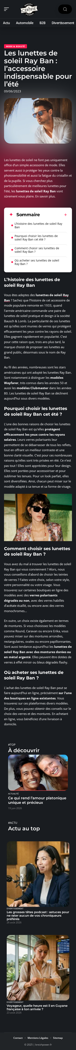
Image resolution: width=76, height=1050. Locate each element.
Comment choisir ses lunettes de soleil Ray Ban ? (37, 250)
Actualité (13, 794)
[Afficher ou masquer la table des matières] (53, 214)
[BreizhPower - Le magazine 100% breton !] (29, 9)
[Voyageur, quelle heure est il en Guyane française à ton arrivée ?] (38, 967)
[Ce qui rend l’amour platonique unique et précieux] (38, 773)
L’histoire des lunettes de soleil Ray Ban (38, 225)
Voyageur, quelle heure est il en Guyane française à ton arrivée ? (37, 1007)
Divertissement (15, 909)
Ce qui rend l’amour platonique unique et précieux (37, 800)
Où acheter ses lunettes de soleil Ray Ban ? (37, 262)
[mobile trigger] (7, 9)
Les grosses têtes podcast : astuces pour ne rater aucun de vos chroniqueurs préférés (38, 915)
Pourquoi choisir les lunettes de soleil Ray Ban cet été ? (36, 237)
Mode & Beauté (15, 46)
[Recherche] (65, 9)
